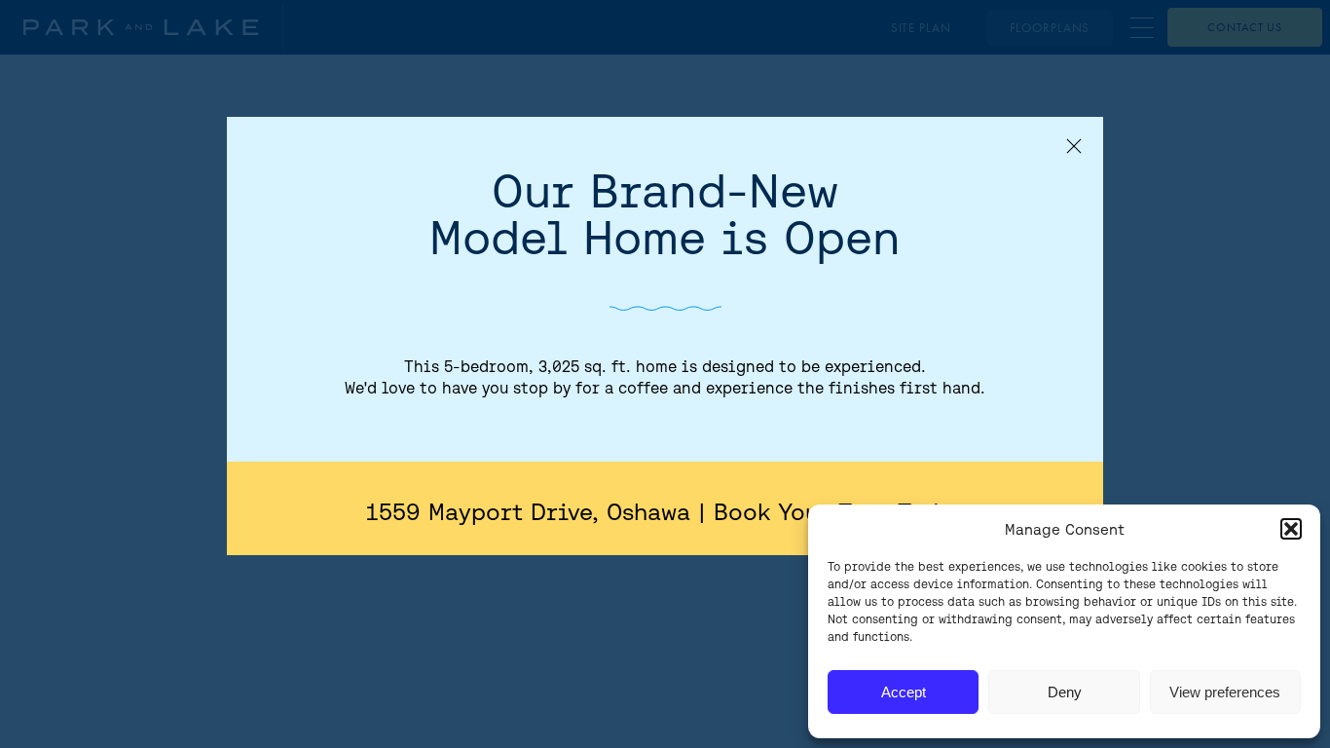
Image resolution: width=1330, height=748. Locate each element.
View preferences (1224, 692)
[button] (1291, 529)
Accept (903, 692)
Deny (1065, 692)
